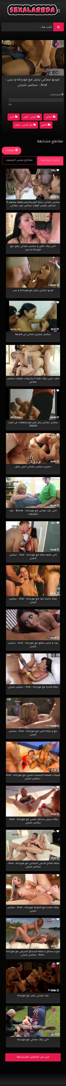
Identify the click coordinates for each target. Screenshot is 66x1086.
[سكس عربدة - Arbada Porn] (33, 11)
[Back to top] (55, 1075)
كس (12, 117)
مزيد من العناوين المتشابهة (33, 1057)
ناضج (44, 125)
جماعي (48, 117)
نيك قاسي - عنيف (24, 125)
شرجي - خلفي (30, 117)
